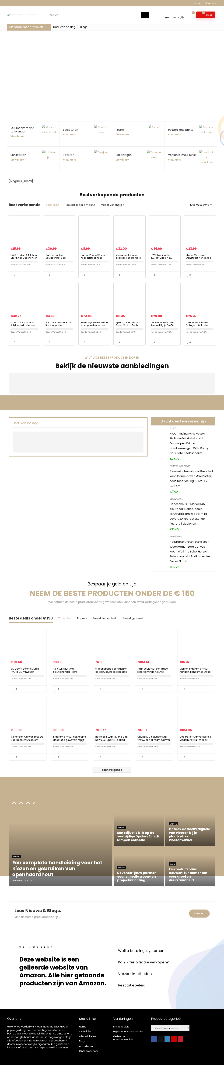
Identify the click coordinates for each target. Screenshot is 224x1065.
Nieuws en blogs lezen (205, 3)
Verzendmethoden (135, 973)
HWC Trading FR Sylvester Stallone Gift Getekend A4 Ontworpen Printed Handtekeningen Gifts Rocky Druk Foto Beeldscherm (189, 443)
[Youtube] (174, 1039)
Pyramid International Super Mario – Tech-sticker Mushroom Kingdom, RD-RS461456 (129, 326)
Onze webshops (89, 1051)
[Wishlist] (178, 13)
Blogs (83, 27)
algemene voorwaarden (128, 1031)
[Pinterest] (180, 1039)
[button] (160, 950)
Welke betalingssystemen (141, 950)
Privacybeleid (121, 1026)
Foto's (173, 428)
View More (17, 136)
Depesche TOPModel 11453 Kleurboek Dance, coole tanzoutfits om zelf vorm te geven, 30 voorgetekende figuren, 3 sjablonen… (188, 514)
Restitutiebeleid (131, 985)
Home (82, 1026)
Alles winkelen (87, 1036)
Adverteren (86, 1046)
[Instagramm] (167, 1039)
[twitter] (160, 1039)
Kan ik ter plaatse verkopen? (143, 962)
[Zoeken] (145, 15)
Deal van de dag (64, 27)
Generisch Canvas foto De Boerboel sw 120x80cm (27, 738)
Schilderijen (176, 498)
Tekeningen (175, 536)
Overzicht (85, 1031)
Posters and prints (180, 466)
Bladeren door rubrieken (26, 27)
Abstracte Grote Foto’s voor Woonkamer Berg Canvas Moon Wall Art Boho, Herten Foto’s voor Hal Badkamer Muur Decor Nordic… (191, 551)
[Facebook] (154, 1039)
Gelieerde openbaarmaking (123, 1038)
